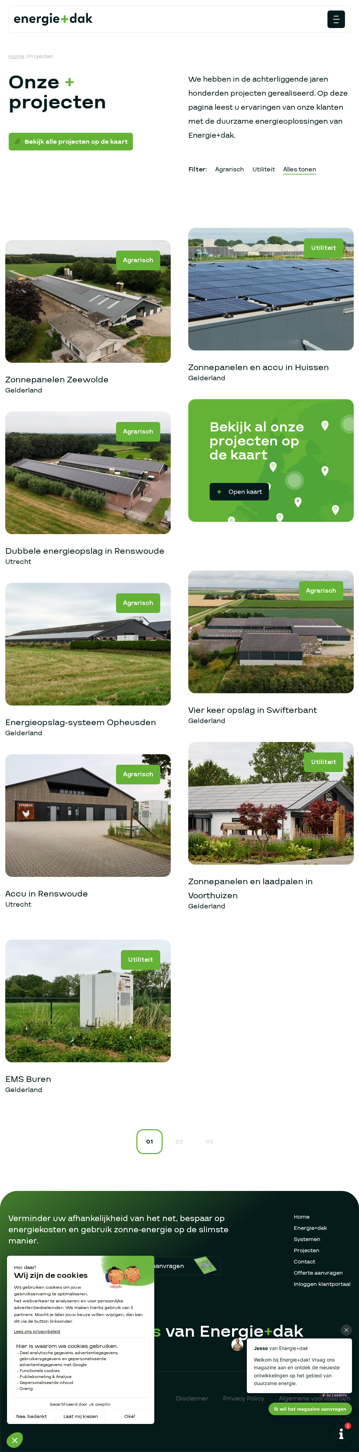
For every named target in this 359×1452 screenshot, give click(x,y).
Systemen (307, 1239)
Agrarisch (229, 169)
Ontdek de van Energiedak (168, 1331)
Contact (304, 1262)
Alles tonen (299, 169)
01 (149, 1141)
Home (16, 56)
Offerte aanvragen (318, 1273)
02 (179, 1141)
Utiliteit (263, 169)
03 (209, 1141)
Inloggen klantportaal (322, 1284)
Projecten (306, 1250)
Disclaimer (192, 1398)
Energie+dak (310, 1228)
